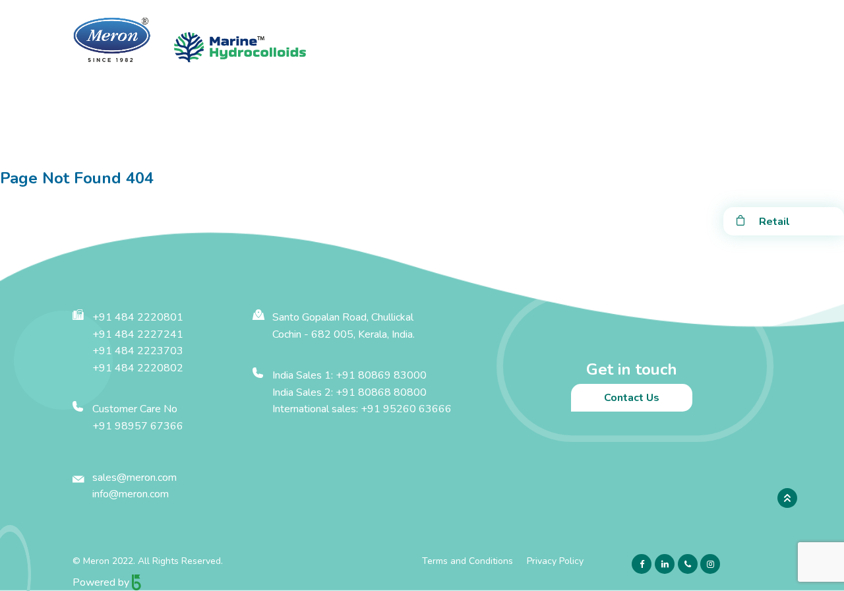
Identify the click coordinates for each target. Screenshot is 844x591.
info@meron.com (130, 494)
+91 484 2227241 (137, 334)
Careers (460, 128)
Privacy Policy (555, 561)
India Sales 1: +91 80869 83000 (349, 375)
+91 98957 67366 (137, 426)
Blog (568, 128)
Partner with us (638, 128)
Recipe (517, 128)
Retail (774, 221)
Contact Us (722, 128)
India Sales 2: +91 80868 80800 (349, 392)
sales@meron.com (134, 477)
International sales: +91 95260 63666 (362, 409)
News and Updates (373, 128)
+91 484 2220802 (137, 368)
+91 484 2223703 (137, 351)
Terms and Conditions (467, 561)
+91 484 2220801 (137, 317)
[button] (121, 128)
